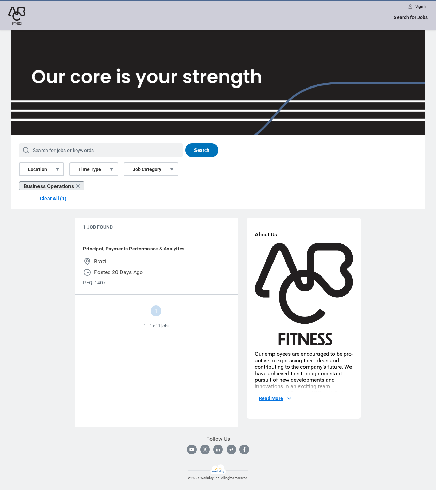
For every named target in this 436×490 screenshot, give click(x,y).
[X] (205, 449)
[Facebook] (244, 449)
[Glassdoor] (231, 449)
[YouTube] (192, 449)
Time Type (89, 169)
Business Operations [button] (49, 186)
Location (37, 169)
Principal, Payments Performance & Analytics (133, 248)
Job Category (147, 169)
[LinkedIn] (218, 449)
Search (201, 150)
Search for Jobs (411, 17)
